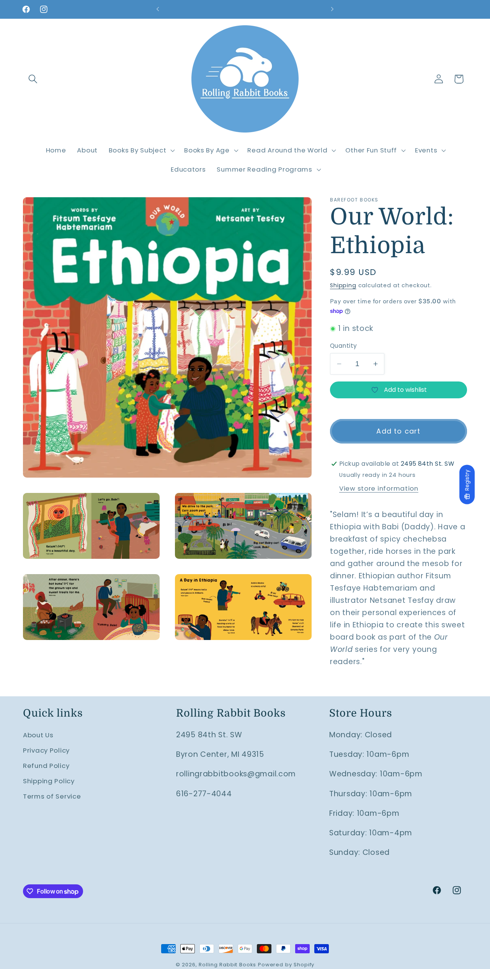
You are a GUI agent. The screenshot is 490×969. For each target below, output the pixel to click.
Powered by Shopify (286, 964)
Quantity (343, 346)
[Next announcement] (332, 9)
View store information (378, 488)
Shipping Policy (49, 781)
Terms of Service (52, 796)
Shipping (343, 285)
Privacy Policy (46, 750)
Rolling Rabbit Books (227, 964)
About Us (38, 735)
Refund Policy (46, 765)
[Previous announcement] (157, 9)
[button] (33, 79)
